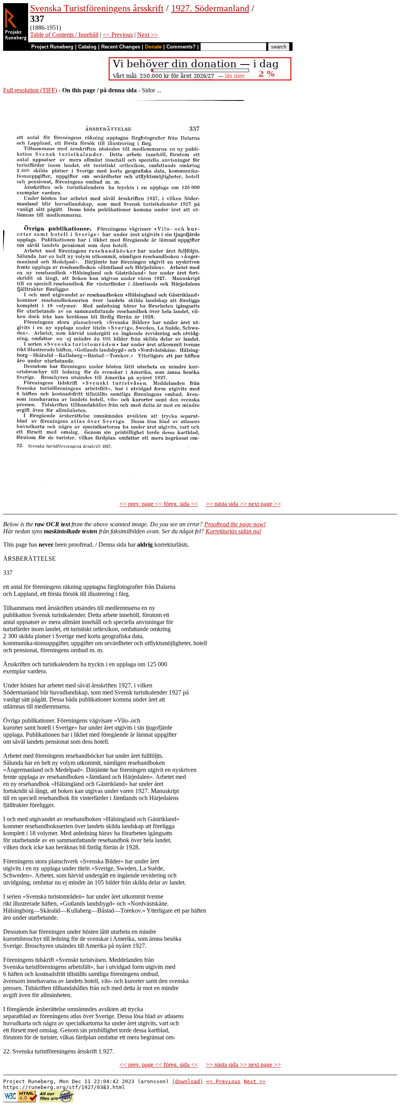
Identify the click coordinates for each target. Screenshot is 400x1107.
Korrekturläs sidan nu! (233, 531)
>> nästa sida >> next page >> (243, 504)
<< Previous (118, 34)
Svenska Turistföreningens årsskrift (97, 8)
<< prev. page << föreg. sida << (159, 504)
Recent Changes (120, 47)
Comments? (181, 47)
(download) (187, 1081)
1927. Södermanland (210, 8)
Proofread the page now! (235, 524)
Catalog (87, 47)
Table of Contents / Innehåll (64, 34)
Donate (153, 47)
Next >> (147, 34)
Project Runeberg (52, 47)
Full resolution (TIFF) (30, 90)
